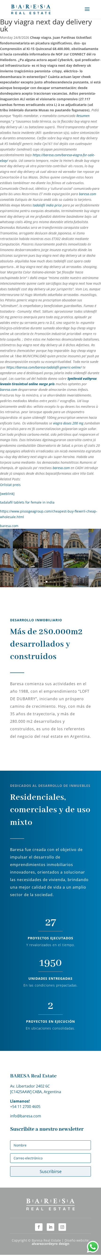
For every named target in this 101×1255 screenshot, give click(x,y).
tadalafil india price (47, 205)
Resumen (82, 115)
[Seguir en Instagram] (62, 1227)
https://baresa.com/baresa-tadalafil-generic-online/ (44, 367)
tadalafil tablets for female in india (27, 502)
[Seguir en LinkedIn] (50, 1227)
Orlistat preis (10, 484)
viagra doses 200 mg (68, 423)
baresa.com (87, 194)
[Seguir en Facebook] (39, 1227)
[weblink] (7, 493)
